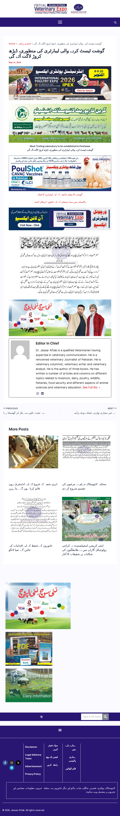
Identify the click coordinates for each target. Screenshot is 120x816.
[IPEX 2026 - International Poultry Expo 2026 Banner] (60, 83)
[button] (115, 22)
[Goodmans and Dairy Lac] (60, 317)
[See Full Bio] (99, 387)
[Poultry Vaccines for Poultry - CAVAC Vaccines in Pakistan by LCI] (60, 173)
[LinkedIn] (42, 393)
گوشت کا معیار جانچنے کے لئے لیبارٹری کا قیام (60, 194)
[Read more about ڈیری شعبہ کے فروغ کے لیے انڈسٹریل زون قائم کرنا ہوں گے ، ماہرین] (33, 451)
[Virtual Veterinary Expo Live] (60, 218)
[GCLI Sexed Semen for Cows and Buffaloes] (60, 123)
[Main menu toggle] (60, 22)
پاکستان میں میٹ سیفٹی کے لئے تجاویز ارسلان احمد (60, 202)
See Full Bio (90, 387)
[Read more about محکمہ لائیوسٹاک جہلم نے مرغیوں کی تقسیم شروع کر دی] (86, 448)
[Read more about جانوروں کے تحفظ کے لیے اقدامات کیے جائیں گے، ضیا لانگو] (33, 515)
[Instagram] (38, 393)
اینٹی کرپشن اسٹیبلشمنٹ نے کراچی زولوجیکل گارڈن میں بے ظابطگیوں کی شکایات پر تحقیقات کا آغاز (84, 550)
